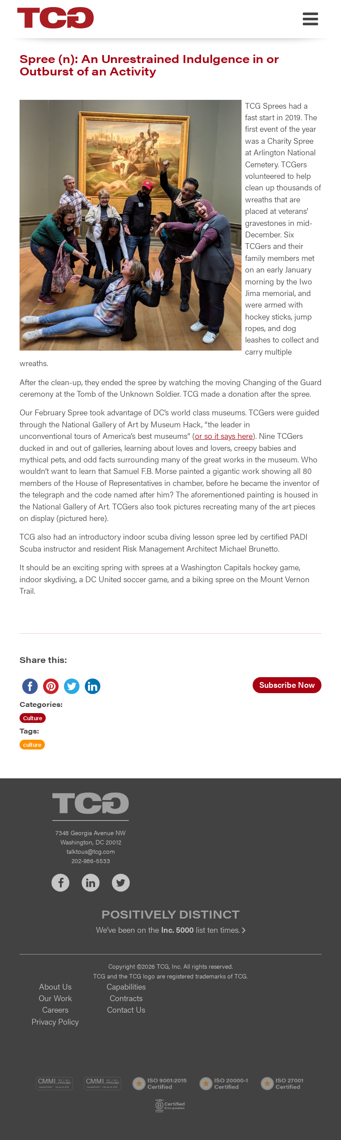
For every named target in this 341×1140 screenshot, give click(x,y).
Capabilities (126, 986)
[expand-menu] (310, 19)
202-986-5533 (90, 860)
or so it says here (224, 435)
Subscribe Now (287, 684)
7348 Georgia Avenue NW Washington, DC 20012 (91, 837)
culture (32, 744)
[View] (170, 935)
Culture (32, 718)
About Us (55, 986)
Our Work (55, 997)
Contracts (126, 997)
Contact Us (126, 1009)
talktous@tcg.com (91, 851)
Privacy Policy (55, 1021)
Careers (55, 1009)
